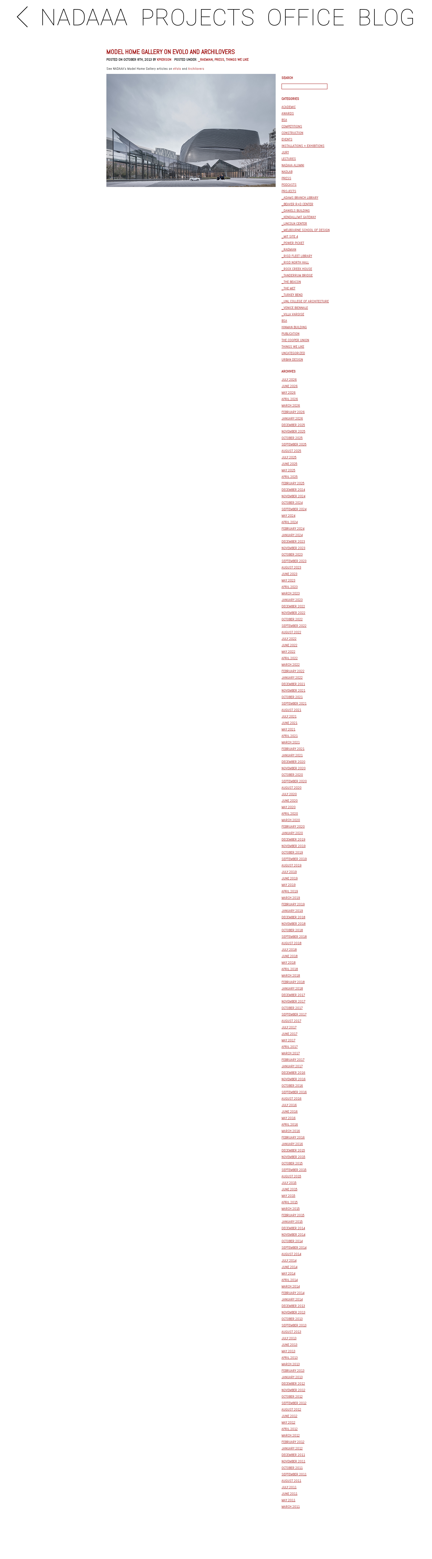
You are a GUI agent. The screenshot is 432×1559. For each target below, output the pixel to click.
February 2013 (293, 1370)
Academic (289, 107)
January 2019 (292, 910)
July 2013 (289, 1338)
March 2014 (291, 1286)
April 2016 (290, 1124)
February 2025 (293, 483)
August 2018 (292, 943)
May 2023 (288, 580)
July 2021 (289, 716)
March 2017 (291, 1053)
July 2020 (289, 794)
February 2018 (293, 982)
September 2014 (294, 1247)
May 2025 (288, 470)
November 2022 (293, 612)
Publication (290, 333)
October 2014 (292, 1241)
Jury (285, 152)
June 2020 (290, 800)
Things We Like (237, 59)
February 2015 (293, 1215)
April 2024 (290, 522)
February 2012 (293, 1441)
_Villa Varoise (293, 314)
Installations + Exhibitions (303, 145)
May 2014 (288, 1273)
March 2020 (291, 820)
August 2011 (291, 1480)
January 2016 (292, 1144)
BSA (284, 119)
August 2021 (291, 710)
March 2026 (291, 405)
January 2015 (292, 1221)
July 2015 (289, 1182)
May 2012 (288, 1422)
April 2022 (290, 658)
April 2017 (290, 1046)
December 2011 (293, 1454)
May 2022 (288, 651)
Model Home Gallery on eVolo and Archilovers (170, 51)
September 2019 (294, 858)
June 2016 (290, 1111)
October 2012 (292, 1396)
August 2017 (291, 1020)
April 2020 (290, 813)
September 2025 (294, 444)
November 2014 (293, 1234)
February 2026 (293, 412)
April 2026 (290, 399)
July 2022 (289, 638)
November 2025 (293, 431)
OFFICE (306, 17)
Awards (288, 113)
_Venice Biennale (295, 307)
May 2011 (288, 1500)
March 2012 (291, 1435)
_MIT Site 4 (290, 236)
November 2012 (293, 1390)
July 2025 (289, 457)
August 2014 (291, 1254)
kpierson (164, 59)
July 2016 (289, 1105)
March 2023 (291, 593)
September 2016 (294, 1092)
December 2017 (293, 995)
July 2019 (289, 871)
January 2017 (292, 1066)
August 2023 (291, 567)
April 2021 (290, 735)
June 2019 (290, 878)
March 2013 (291, 1364)
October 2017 (292, 1007)
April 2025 (290, 476)
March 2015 (291, 1208)
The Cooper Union (295, 340)
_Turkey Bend (292, 294)
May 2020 (289, 807)
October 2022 (292, 619)
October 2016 (292, 1085)
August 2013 (291, 1331)
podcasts (289, 184)
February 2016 (293, 1137)
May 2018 (289, 962)
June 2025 (289, 463)
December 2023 (293, 541)
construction (292, 132)
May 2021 (288, 729)
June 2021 (289, 722)
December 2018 (293, 917)
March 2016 (291, 1131)
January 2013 (292, 1377)
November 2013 (293, 1312)
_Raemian (205, 59)
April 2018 (290, 969)
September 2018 (294, 936)
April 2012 (290, 1429)
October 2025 (292, 437)
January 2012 (292, 1448)
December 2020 (293, 761)
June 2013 (289, 1344)
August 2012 (291, 1409)
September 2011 (294, 1474)
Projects (289, 191)
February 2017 (293, 1059)
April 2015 (290, 1202)
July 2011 (289, 1487)
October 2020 (292, 774)
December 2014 (293, 1228)
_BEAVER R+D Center (297, 204)
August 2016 (292, 1098)
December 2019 (293, 839)
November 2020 (294, 768)
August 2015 (291, 1176)
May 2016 (289, 1118)
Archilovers (196, 68)
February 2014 (293, 1292)
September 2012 (294, 1403)
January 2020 (292, 833)
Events (287, 139)
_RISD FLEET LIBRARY (297, 256)
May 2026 (289, 392)
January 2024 (292, 535)
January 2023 (292, 599)
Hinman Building (294, 327)
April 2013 (290, 1357)
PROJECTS (197, 17)
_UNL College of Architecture (305, 301)
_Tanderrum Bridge (297, 275)
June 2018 (290, 956)
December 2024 (293, 489)
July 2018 (289, 949)
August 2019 (292, 865)
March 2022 (291, 664)
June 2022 (289, 645)
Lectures (289, 158)
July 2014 (289, 1260)
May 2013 (288, 1351)
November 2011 (293, 1461)
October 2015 (292, 1163)
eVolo (177, 68)
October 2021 (292, 697)
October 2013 (292, 1318)
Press (219, 59)
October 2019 (292, 852)
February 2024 (293, 528)
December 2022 (293, 606)
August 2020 (292, 787)
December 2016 (293, 1072)
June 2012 (289, 1416)
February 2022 (293, 671)
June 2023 (289, 573)
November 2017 (293, 1001)
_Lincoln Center (294, 223)
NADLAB (287, 171)
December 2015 (293, 1150)
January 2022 (292, 677)
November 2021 (293, 690)
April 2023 (290, 586)
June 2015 (289, 1189)
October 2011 (292, 1467)
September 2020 (294, 781)
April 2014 (290, 1280)
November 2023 (293, 548)
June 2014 (289, 1267)
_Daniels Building (296, 210)
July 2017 (289, 1027)
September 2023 (294, 561)
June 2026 (290, 386)
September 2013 (294, 1325)
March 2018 (291, 975)
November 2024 (293, 496)
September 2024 (294, 509)
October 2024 (292, 502)
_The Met (288, 288)
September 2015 (294, 1169)
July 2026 (289, 379)
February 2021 (293, 748)
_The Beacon (291, 281)
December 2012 (293, 1383)
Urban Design (292, 359)
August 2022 (291, 632)
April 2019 (290, 891)
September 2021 (294, 703)
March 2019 (291, 897)
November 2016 (294, 1079)
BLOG (386, 17)
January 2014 (292, 1299)
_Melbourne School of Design (306, 230)
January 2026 (292, 418)
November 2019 (294, 846)
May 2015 (288, 1195)
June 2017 (289, 1033)
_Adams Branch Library (300, 197)
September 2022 (294, 625)
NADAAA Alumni (293, 165)
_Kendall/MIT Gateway (299, 217)
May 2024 (288, 515)
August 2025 (291, 450)
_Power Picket (293, 243)
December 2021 (293, 684)
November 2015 (293, 1156)
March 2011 (291, 1506)
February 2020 (293, 826)
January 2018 (292, 988)
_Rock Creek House (297, 268)
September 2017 (294, 1014)
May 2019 (289, 884)
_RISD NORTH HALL (295, 262)
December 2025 (293, 425)
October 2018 (292, 930)
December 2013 (293, 1305)
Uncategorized (293, 353)
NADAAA (84, 17)
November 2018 (294, 923)
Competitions (292, 126)
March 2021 (291, 742)
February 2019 (293, 904)
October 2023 (292, 554)
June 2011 (289, 1493)
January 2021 (292, 755)
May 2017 (288, 1040)
